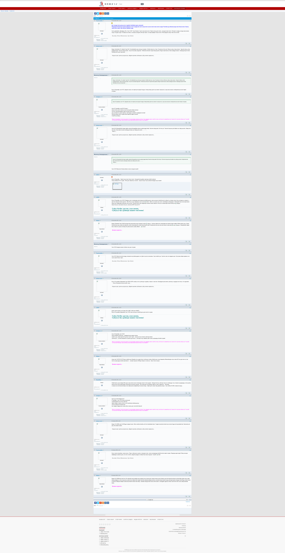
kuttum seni (99, 46)
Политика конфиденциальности (177, 531)
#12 (190, 278)
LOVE (97, 197)
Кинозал (152, 8)
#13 (190, 307)
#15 (190, 356)
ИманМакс (99, 379)
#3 (190, 75)
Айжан (98, 220)
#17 (190, 395)
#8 (190, 197)
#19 (190, 450)
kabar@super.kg (103, 533)
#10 (190, 244)
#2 (190, 46)
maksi (97, 174)
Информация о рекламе (179, 8)
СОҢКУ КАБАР (111, 8)
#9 (190, 220)
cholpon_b (99, 96)
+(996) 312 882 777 (104, 541)
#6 (190, 154)
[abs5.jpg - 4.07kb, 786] (117, 186)
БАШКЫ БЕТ (103, 8)
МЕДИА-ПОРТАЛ (143, 8)
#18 (190, 421)
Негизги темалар (4, 10)
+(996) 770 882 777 (104, 539)
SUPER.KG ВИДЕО (132, 8)
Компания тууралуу (180, 523)
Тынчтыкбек (99, 20)
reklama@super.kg (104, 544)
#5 (190, 125)
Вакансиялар (182, 527)
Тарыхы (184, 525)
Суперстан (169, 8)
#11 (190, 253)
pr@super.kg (103, 543)
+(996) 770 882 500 (104, 537)
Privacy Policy (182, 533)
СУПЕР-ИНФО (121, 8)
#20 (190, 475)
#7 (190, 174)
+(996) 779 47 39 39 (104, 531)
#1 (190, 20)
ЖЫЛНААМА (161, 8)
